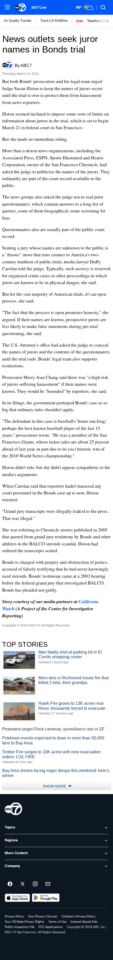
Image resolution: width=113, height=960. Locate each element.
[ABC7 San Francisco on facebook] (10, 884)
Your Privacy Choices (42, 916)
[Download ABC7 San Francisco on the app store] (17, 898)
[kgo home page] (13, 808)
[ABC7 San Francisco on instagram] (35, 884)
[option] (22, 21)
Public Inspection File (19, 926)
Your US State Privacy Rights (24, 921)
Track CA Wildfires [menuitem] (54, 21)
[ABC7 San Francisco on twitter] (22, 884)
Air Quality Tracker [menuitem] (18, 21)
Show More (55, 786)
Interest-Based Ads (84, 921)
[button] (7, 7)
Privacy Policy (14, 916)
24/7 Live (38, 7)
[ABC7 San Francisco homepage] (20, 7)
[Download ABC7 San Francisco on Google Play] (46, 898)
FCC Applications (51, 926)
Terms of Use (57, 921)
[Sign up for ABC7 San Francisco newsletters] (48, 884)
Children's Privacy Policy (78, 916)
